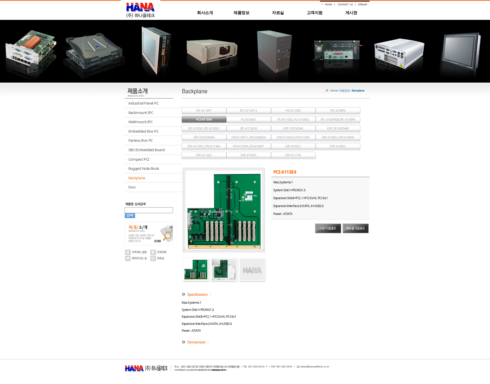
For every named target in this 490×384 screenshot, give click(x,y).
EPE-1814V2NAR (338, 128)
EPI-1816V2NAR (204, 137)
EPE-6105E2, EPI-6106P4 (338, 137)
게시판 (351, 12)
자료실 (278, 12)
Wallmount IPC (140, 121)
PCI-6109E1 (248, 119)
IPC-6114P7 (204, 110)
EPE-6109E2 (338, 146)
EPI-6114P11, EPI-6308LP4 (248, 137)
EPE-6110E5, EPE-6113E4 (204, 146)
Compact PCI (138, 159)
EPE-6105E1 (293, 146)
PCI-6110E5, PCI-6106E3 (293, 119)
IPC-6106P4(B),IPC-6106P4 (338, 119)
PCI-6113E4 (204, 119)
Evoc (132, 186)
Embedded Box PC (143, 131)
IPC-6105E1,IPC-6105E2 (203, 128)
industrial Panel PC (143, 103)
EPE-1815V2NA (293, 128)
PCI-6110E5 (293, 110)
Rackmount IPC (140, 112)
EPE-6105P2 (248, 155)
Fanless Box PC (140, 140)
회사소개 (205, 12)
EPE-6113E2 (204, 155)
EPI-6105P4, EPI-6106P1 (248, 146)
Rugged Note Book (143, 168)
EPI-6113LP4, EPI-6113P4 (293, 137)
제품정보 (241, 12)
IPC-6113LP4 (248, 128)
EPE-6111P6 (293, 155)
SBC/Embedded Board (146, 149)
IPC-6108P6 (338, 110)
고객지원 (315, 12)
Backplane (136, 177)
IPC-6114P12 (248, 110)
